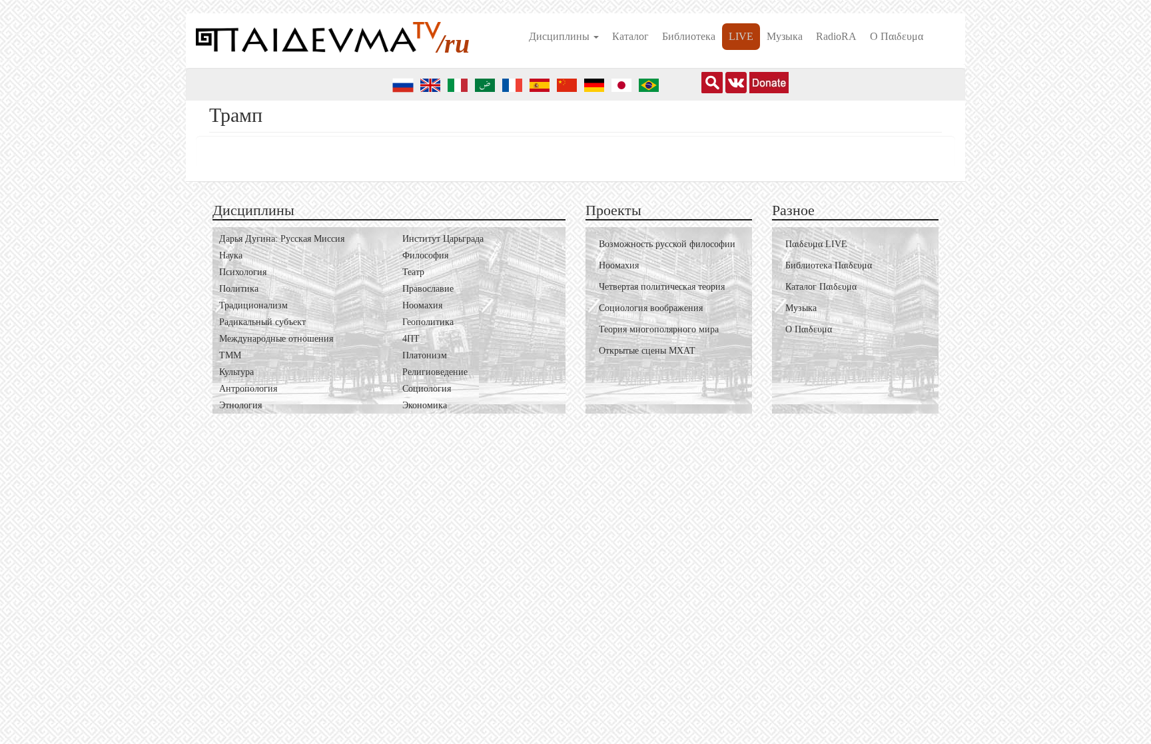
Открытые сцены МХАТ (647, 351)
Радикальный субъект (262, 322)
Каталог (630, 36)
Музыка (785, 36)
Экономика (424, 405)
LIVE (741, 36)
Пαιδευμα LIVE (816, 244)
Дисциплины (560, 36)
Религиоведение (435, 372)
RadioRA (836, 36)
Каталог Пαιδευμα (821, 287)
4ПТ (411, 339)
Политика (238, 289)
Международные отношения (276, 339)
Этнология (240, 405)
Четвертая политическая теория (662, 287)
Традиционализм (253, 305)
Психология (242, 272)
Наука (230, 255)
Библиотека (688, 36)
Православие (428, 289)
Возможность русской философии (667, 244)
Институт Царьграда (443, 239)
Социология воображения (651, 308)
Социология (426, 389)
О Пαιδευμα (896, 36)
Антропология (248, 389)
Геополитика (428, 322)
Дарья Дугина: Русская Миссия (281, 239)
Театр (413, 272)
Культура (236, 372)
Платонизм (424, 355)
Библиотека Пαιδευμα (828, 265)
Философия (425, 255)
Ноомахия (422, 305)
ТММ (230, 355)
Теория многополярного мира (659, 329)
